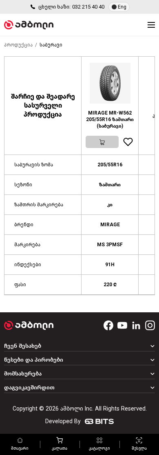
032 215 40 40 (88, 7)
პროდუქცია (18, 45)
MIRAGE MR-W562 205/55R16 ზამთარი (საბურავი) (110, 119)
